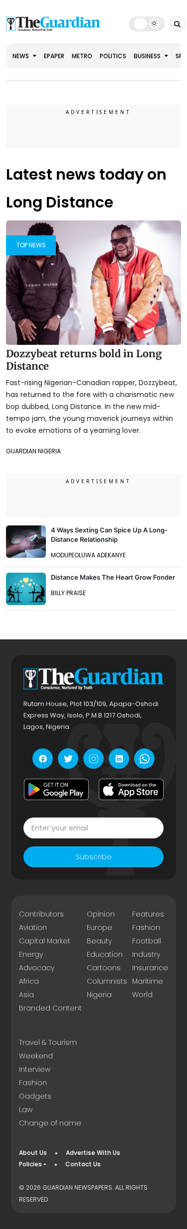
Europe (99, 927)
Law (25, 1110)
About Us (33, 1152)
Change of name (50, 1123)
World (142, 995)
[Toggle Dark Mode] (147, 23)
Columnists (107, 981)
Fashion (146, 927)
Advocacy (36, 968)
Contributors (41, 914)
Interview (34, 1069)
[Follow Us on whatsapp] (144, 758)
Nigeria (99, 995)
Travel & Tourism (48, 1042)
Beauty (99, 941)
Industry (146, 954)
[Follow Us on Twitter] (68, 758)
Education (105, 954)
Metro (82, 56)
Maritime (147, 981)
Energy (31, 954)
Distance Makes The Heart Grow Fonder (113, 577)
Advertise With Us (93, 1152)
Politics (113, 56)
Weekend (36, 1056)
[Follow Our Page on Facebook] (42, 758)
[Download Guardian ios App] (131, 789)
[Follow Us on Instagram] (93, 758)
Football (146, 941)
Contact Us (83, 1164)
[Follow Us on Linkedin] (119, 758)
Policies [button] (30, 1164)
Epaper (54, 56)
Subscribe (94, 857)
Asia (26, 995)
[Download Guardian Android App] (56, 789)
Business (148, 56)
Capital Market (44, 941)
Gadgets (35, 1096)
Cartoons (104, 968)
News (21, 56)
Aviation (33, 927)
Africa (29, 981)
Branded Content (50, 1008)
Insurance (150, 968)
